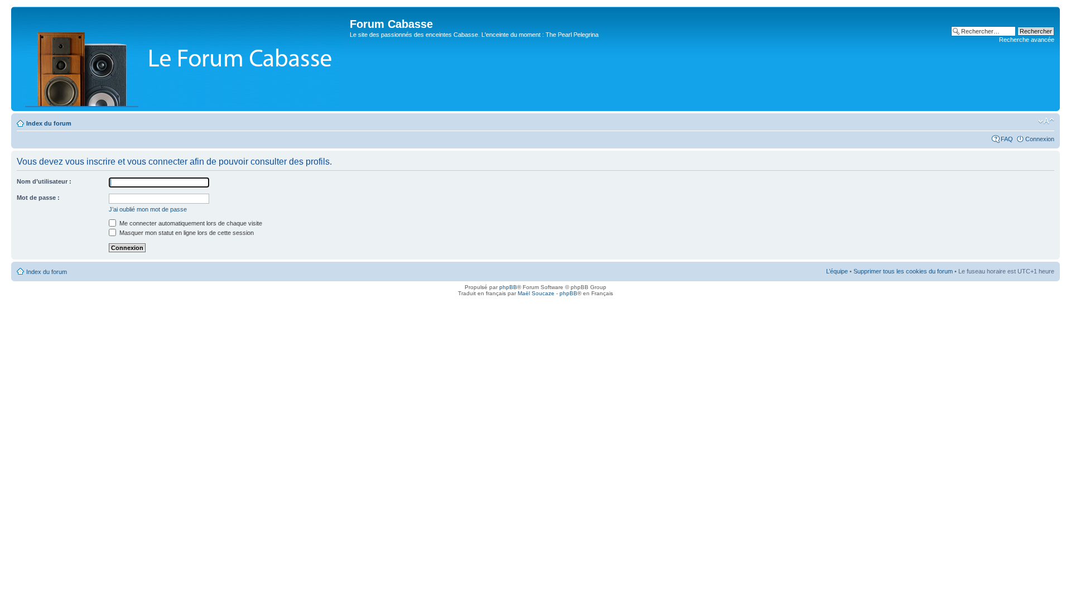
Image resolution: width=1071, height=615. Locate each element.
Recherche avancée (1026, 39)
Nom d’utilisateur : (44, 181)
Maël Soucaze (536, 293)
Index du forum (48, 123)
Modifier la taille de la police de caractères (1046, 121)
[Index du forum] (182, 58)
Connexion (1039, 139)
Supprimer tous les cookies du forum (903, 271)
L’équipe (837, 271)
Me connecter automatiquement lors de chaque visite (190, 223)
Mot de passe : (38, 197)
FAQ (1007, 139)
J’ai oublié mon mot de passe (148, 209)
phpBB (508, 287)
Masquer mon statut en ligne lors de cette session (186, 232)
